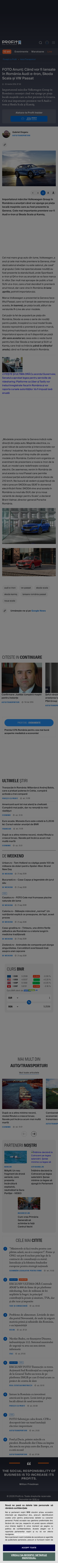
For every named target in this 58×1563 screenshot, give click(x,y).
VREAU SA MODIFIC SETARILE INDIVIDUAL (29, 1556)
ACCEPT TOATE (29, 1547)
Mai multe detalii (22, 1534)
